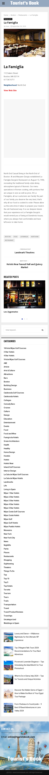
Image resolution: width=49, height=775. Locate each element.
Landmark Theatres (24, 253)
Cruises (7, 408)
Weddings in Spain (11, 623)
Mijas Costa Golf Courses (14, 512)
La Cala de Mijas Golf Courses (16, 474)
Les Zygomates (11, 312)
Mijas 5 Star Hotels (11, 508)
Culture (7, 411)
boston (8, 236)
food (15, 236)
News (6, 541)
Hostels (7, 456)
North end (34, 236)
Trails (6, 601)
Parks (6, 549)
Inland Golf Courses (12, 467)
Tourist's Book (24, 3)
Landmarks (8, 482)
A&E (5, 363)
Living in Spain (10, 489)
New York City (9, 538)
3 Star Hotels (9, 352)
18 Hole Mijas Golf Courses (15, 348)
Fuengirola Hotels (11, 437)
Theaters (7, 567)
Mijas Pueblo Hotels (12, 527)
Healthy (7, 449)
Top (5, 575)
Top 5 (6, 582)
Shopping (8, 560)
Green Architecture (11, 441)
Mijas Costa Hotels (11, 515)
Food (6, 430)
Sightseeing (9, 564)
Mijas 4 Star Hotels (11, 504)
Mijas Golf (8, 519)
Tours (6, 597)
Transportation (10, 605)
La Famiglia (24, 236)
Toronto (7, 590)
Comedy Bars (9, 404)
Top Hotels (8, 586)
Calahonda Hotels (11, 396)
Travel (6, 608)
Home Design (9, 452)
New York (7, 534)
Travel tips (8, 616)
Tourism (7, 593)
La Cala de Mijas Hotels (13, 478)
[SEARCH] (42, 330)
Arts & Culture (9, 370)
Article (6, 367)
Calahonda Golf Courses (14, 393)
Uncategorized (10, 619)
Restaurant (9, 240)
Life (5, 486)
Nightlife (7, 545)
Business (7, 389)
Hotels (6, 460)
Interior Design (10, 471)
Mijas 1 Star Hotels (11, 493)
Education (8, 419)
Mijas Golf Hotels (11, 523)
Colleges (7, 400)
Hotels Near (9, 463)
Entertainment (9, 423)
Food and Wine (10, 434)
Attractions (8, 374)
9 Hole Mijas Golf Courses (14, 359)
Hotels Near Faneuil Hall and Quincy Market (24, 265)
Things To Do (9, 571)
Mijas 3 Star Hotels (11, 501)
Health (6, 445)
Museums (8, 530)
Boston (7, 382)
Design (7, 415)
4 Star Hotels (9, 356)
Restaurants (8, 19)
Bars (6, 378)
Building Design (10, 385)
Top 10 (6, 579)
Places (6, 552)
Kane (7, 26)
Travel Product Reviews (13, 612)
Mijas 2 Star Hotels (11, 497)
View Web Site (10, 90)
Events (6, 426)
